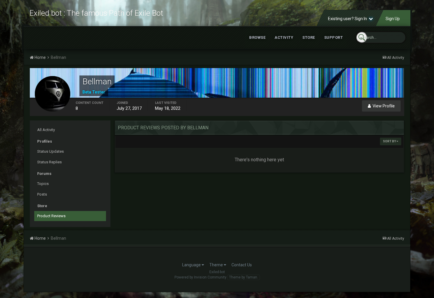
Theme (216, 264)
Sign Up (393, 18)
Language (192, 264)
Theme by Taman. (243, 277)
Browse (257, 37)
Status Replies (49, 162)
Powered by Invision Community (200, 277)
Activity (284, 37)
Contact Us (241, 264)
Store (308, 37)
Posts (42, 194)
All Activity (46, 130)
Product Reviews (51, 216)
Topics (43, 183)
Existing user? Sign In (348, 18)
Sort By (390, 141)
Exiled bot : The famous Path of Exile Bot (96, 13)
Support (333, 37)
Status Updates (50, 151)
